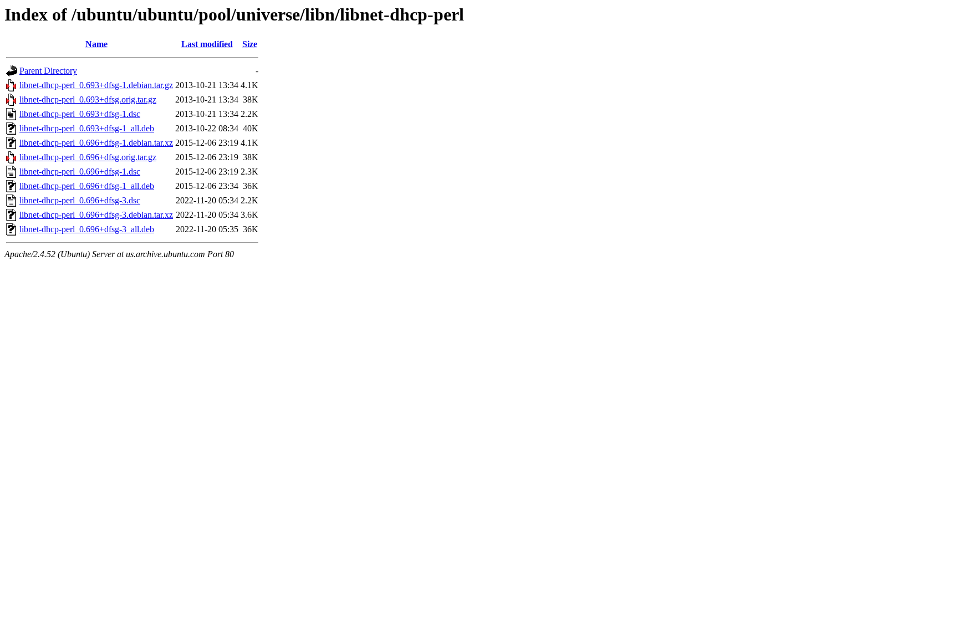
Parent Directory (48, 70)
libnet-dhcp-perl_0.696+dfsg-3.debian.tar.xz (96, 214)
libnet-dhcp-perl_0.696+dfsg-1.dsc (79, 171)
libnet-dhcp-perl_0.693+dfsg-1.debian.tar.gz (96, 85)
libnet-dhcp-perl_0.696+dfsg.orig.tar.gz (87, 157)
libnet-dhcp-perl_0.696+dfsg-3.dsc (79, 200)
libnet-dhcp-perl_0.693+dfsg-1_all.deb (86, 128)
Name (96, 44)
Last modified (207, 44)
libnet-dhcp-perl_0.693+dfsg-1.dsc (79, 114)
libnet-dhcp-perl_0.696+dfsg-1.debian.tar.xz (96, 142)
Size (249, 44)
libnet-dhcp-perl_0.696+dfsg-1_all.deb (86, 186)
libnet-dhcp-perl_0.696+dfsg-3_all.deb (86, 229)
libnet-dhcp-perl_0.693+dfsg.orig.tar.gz (87, 99)
